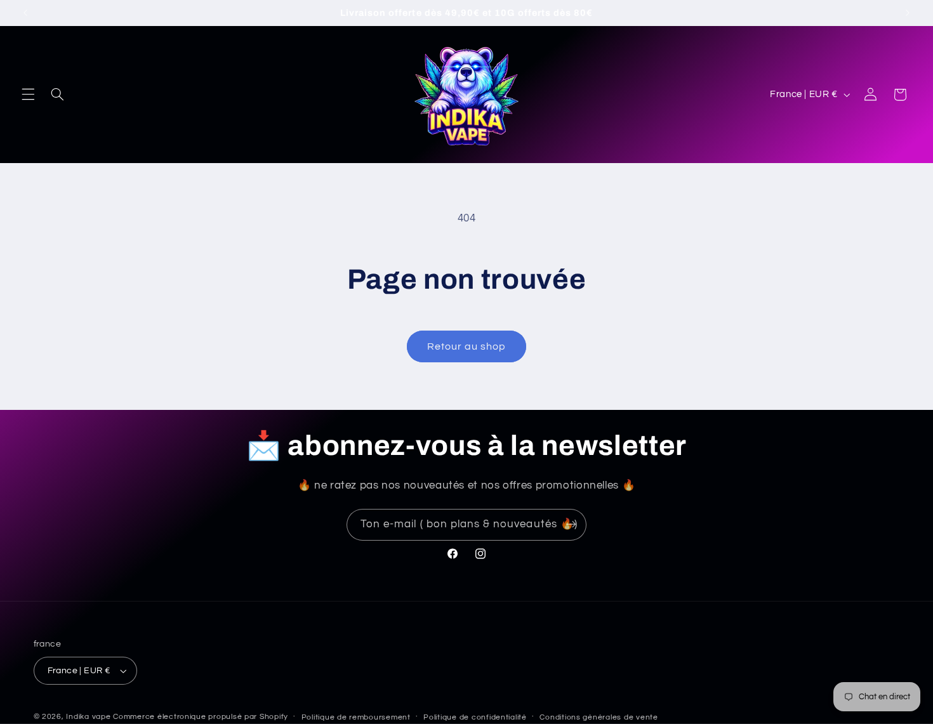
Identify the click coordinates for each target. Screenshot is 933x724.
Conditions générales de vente (598, 717)
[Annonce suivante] (908, 12)
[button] (28, 94)
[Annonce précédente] (25, 12)
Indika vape (89, 716)
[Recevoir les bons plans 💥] (571, 524)
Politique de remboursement (356, 717)
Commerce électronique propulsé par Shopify (200, 716)
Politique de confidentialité (475, 717)
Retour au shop (466, 346)
